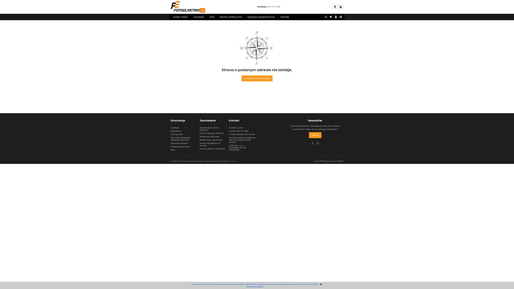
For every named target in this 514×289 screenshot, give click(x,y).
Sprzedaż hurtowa (179, 143)
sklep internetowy (331, 161)
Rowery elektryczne (231, 17)
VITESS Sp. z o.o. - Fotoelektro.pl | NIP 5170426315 (237, 147)
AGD (212, 17)
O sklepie (175, 127)
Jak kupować (177, 134)
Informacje (178, 120)
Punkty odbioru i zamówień (212, 148)
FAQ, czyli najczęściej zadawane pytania (180, 138)
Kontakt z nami (236, 127)
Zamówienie (208, 120)
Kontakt (234, 120)
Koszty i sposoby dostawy (212, 133)
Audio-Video (180, 17)
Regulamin (176, 131)
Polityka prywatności (180, 146)
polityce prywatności (254, 286)
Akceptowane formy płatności (209, 128)
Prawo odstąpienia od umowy (210, 144)
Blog (173, 150)
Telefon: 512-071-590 (238, 131)
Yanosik (284, 17)
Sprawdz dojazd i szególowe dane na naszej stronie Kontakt (242, 140)
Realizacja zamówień (210, 136)
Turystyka (198, 17)
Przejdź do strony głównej (257, 78)
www (316, 161)
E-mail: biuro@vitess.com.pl (242, 134)
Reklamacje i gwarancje (211, 140)
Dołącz (315, 135)
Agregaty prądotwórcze (261, 17)
